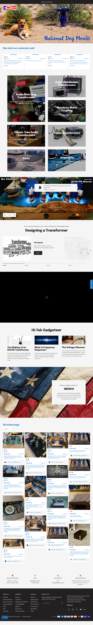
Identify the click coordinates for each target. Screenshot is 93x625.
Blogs (59, 7)
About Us (33, 597)
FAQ (58, 580)
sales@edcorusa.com (35, 580)
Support (17, 606)
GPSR (32, 611)
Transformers (27, 7)
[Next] (90, 250)
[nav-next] (90, 59)
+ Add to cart (51, 189)
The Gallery (66, 7)
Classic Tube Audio (7, 602)
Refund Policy (34, 602)
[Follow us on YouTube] (81, 609)
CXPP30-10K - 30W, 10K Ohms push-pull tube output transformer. (57, 186)
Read (38, 253)
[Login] (86, 7)
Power (4, 606)
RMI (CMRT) (34, 608)
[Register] (61, 603)
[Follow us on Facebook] (69, 609)
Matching (5, 597)
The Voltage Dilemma (73, 347)
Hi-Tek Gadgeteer (19, 604)
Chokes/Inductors (7, 604)
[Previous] (90, 246)
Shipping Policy (35, 599)
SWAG (47, 7)
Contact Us (18, 599)
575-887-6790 (35, 582)
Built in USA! (18, 608)
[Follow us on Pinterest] (77, 609)
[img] (13, 54)
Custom (54, 7)
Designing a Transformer (21, 602)
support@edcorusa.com (58, 582)
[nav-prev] (3, 59)
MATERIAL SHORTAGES (46, 2)
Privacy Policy (34, 606)
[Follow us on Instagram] (73, 609)
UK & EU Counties (19, 611)
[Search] (83, 7)
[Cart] (89, 8)
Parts (34, 7)
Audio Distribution (7, 599)
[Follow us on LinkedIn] (85, 609)
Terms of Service (35, 604)
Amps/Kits (41, 7)
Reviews (17, 597)
